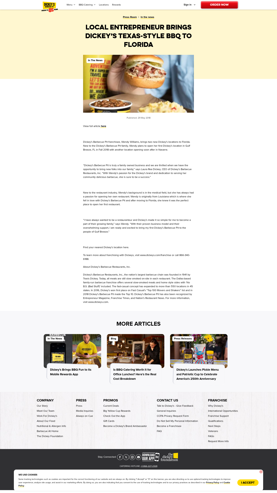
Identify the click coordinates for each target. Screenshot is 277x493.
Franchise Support (218, 416)
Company (45, 400)
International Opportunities (223, 410)
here (103, 126)
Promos (110, 400)
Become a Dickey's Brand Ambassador (125, 426)
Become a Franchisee (169, 426)
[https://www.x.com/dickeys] (126, 459)
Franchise (217, 400)
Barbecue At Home (47, 431)
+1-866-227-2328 (149, 466)
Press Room (130, 17)
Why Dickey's (215, 405)
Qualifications (215, 421)
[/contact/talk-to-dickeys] (138, 459)
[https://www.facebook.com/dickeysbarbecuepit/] (120, 459)
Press (81, 400)
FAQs (211, 436)
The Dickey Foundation (50, 436)
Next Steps (214, 426)
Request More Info (218, 441)
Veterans (213, 431)
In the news (147, 17)
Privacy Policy (212, 483)
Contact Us (167, 400)
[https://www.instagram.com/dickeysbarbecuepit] (132, 459)
